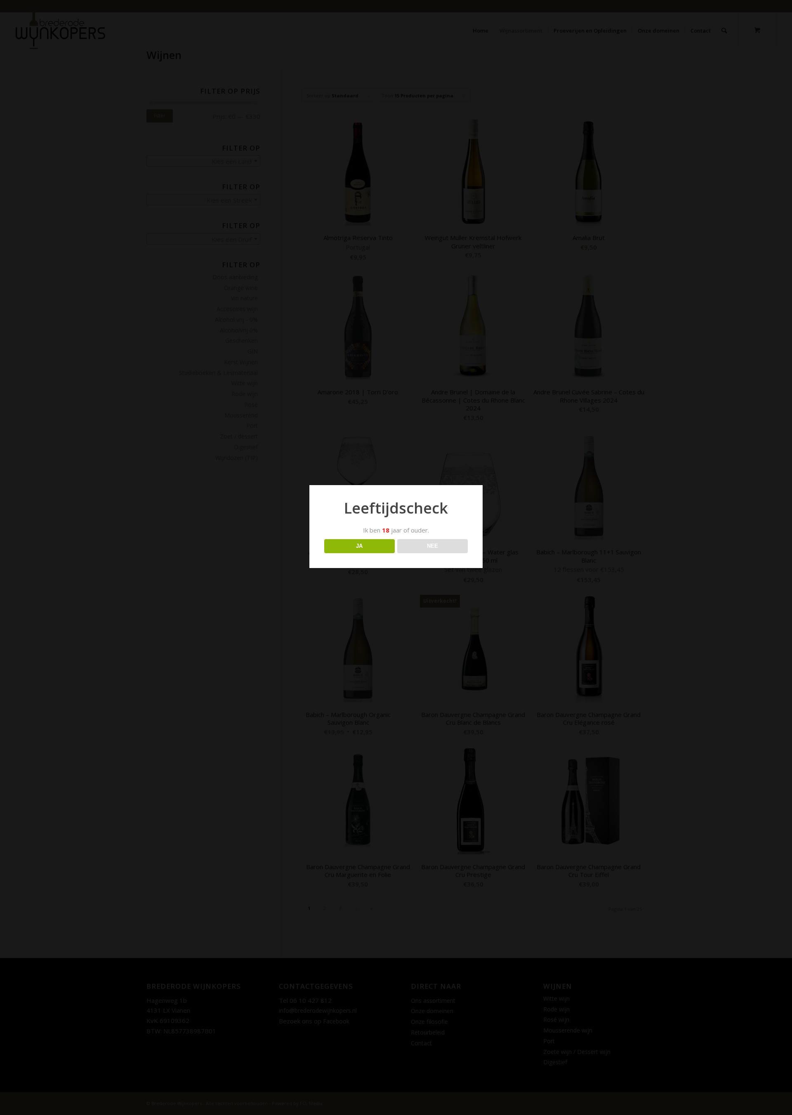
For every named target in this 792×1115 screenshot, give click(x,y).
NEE (432, 546)
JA (359, 546)
